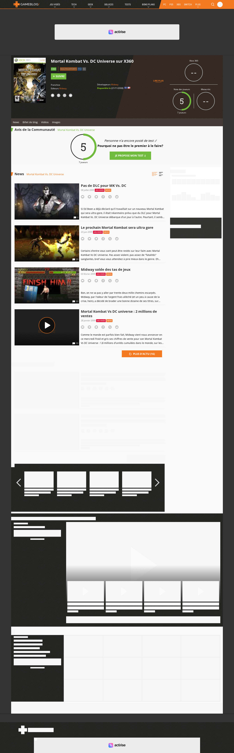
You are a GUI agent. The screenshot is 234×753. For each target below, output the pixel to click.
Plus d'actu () (143, 354)
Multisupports (68, 68)
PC (164, 4)
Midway (63, 88)
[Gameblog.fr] (25, 4)
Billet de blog (30, 122)
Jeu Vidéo (55, 4)
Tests (128, 4)
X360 (53, 68)
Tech (74, 4)
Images (56, 122)
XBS (179, 4)
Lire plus (158, 80)
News (16, 122)
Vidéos (45, 122)
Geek (90, 4)
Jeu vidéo (99, 190)
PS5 (171, 4)
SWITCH (188, 4)
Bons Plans (148, 4)
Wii (84, 68)
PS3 (80, 68)
